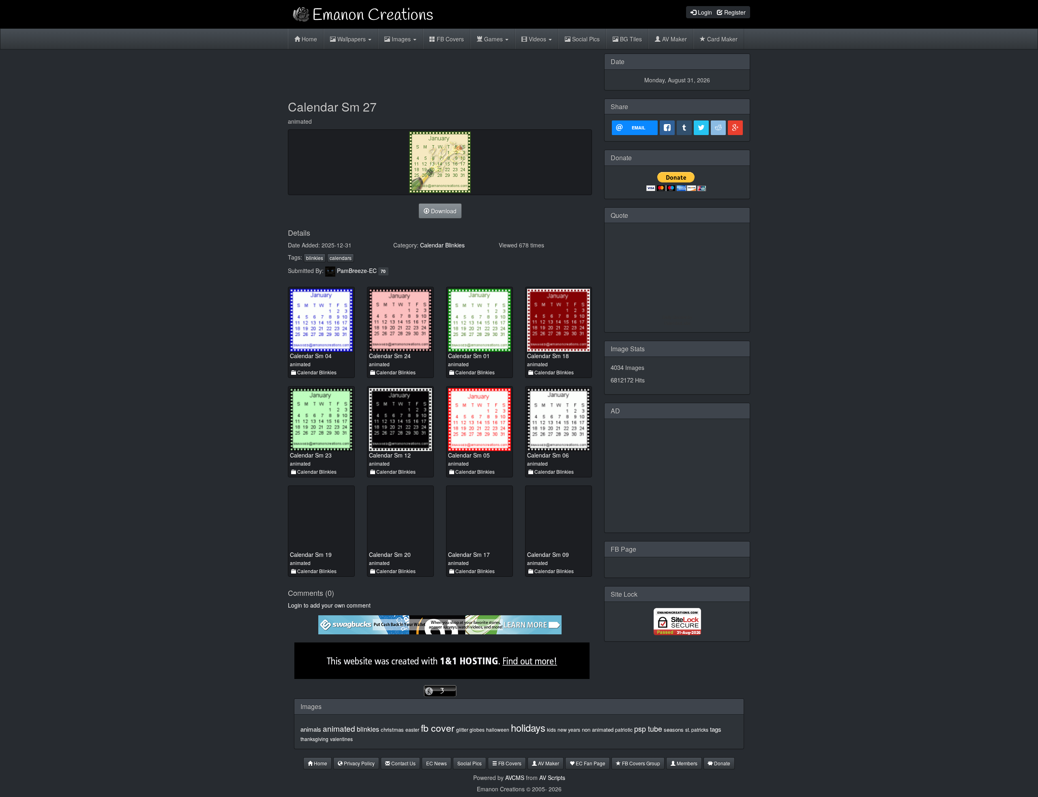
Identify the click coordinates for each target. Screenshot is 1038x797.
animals (310, 729)
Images (401, 39)
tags (715, 729)
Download (443, 211)
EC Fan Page (590, 763)
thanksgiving (314, 738)
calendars (341, 257)
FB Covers (449, 39)
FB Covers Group (640, 763)
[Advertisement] (440, 72)
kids (551, 729)
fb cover (438, 728)
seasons (674, 729)
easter (412, 729)
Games (493, 39)
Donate (721, 763)
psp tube (648, 728)
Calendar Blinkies (442, 245)
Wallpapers (351, 39)
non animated (597, 729)
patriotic (624, 729)
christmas (392, 729)
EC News (436, 763)
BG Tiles (630, 39)
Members (686, 763)
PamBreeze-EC (357, 270)
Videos (537, 39)
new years (569, 729)
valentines (341, 738)
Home (308, 39)
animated (339, 728)
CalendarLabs (677, 323)
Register (734, 12)
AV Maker (674, 39)
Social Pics (585, 39)
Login (704, 12)
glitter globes (470, 729)
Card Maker (722, 39)
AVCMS (514, 777)
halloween (497, 729)
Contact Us (403, 763)
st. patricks (696, 729)
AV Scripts (552, 777)
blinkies (314, 257)
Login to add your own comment (329, 605)
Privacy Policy (359, 763)
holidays (528, 727)
